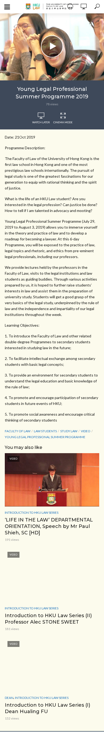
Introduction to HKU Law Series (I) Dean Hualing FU (47, 708)
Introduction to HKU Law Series (31, 513)
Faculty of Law (17, 431)
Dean (9, 698)
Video (85, 431)
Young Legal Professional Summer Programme (45, 437)
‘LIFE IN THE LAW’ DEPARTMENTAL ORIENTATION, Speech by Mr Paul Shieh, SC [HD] (49, 526)
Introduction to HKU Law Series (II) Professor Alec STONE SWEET (48, 619)
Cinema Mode (63, 122)
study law (68, 431)
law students (45, 431)
